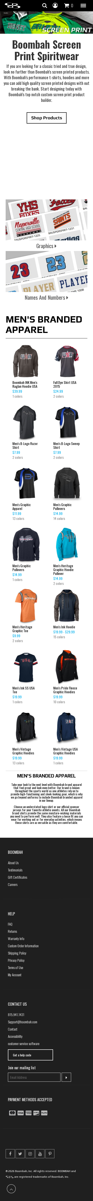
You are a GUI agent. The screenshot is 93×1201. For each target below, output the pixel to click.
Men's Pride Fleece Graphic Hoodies (65, 690)
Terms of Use (15, 967)
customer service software (24, 1043)
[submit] (66, 1077)
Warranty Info (16, 938)
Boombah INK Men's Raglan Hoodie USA (24, 384)
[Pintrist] (49, 1153)
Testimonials (15, 869)
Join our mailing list (22, 1067)
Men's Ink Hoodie (64, 627)
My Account (14, 974)
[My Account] (55, 5)
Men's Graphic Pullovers (62, 506)
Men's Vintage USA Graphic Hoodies (65, 751)
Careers (12, 884)
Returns (12, 931)
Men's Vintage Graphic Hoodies (23, 751)
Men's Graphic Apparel (21, 506)
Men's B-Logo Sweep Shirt (66, 445)
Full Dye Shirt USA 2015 (64, 384)
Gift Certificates (17, 877)
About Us (13, 862)
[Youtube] (39, 1153)
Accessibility (15, 1036)
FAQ (10, 923)
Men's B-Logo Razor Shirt (25, 445)
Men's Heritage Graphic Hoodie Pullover (63, 569)
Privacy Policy (16, 960)
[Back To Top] (11, 1188)
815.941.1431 (16, 1014)
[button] (83, 6)
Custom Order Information (23, 945)
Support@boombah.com (22, 1021)
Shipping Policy (17, 952)
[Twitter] (20, 1153)
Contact (12, 1028)
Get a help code (22, 1055)
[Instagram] (30, 1153)
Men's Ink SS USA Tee (23, 690)
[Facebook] (10, 1153)
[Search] (45, 6)
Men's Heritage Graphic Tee (22, 629)
